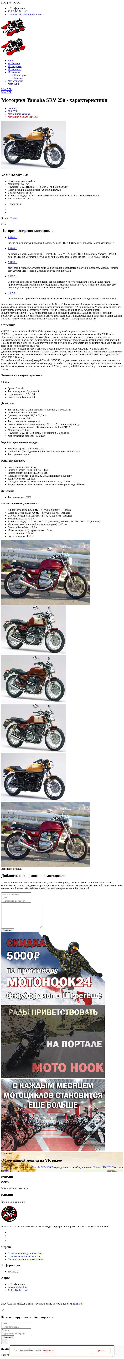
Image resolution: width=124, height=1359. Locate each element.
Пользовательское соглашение (24, 1256)
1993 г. (12, 248)
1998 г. (12, 293)
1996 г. (12, 262)
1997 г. (12, 276)
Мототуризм (14, 66)
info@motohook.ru (17, 1287)
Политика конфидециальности (25, 1253)
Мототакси (14, 63)
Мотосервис (14, 69)
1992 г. (12, 237)
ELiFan (79, 1303)
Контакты (13, 1271)
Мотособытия (15, 81)
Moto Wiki (13, 83)
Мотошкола (14, 72)
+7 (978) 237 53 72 (18, 11)
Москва (18, 78)
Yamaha (14, 218)
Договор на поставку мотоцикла (26, 1259)
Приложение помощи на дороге (25, 14)
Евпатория (20, 75)
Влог (10, 60)
